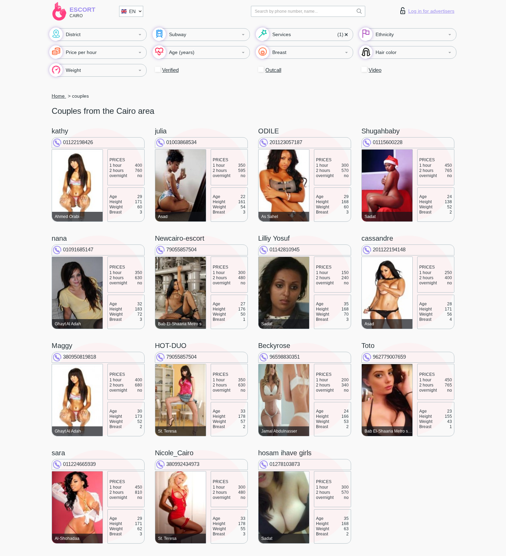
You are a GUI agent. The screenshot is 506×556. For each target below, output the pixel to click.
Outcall (273, 70)
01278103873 (285, 464)
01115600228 (387, 142)
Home (59, 96)
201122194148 (389, 249)
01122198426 (78, 142)
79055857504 (181, 249)
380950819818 (79, 357)
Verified (170, 70)
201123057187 (286, 142)
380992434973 (182, 464)
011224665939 (79, 464)
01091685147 (78, 249)
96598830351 (285, 357)
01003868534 (181, 142)
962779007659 (389, 357)
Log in (431, 11)
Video (375, 70)
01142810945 (284, 249)
